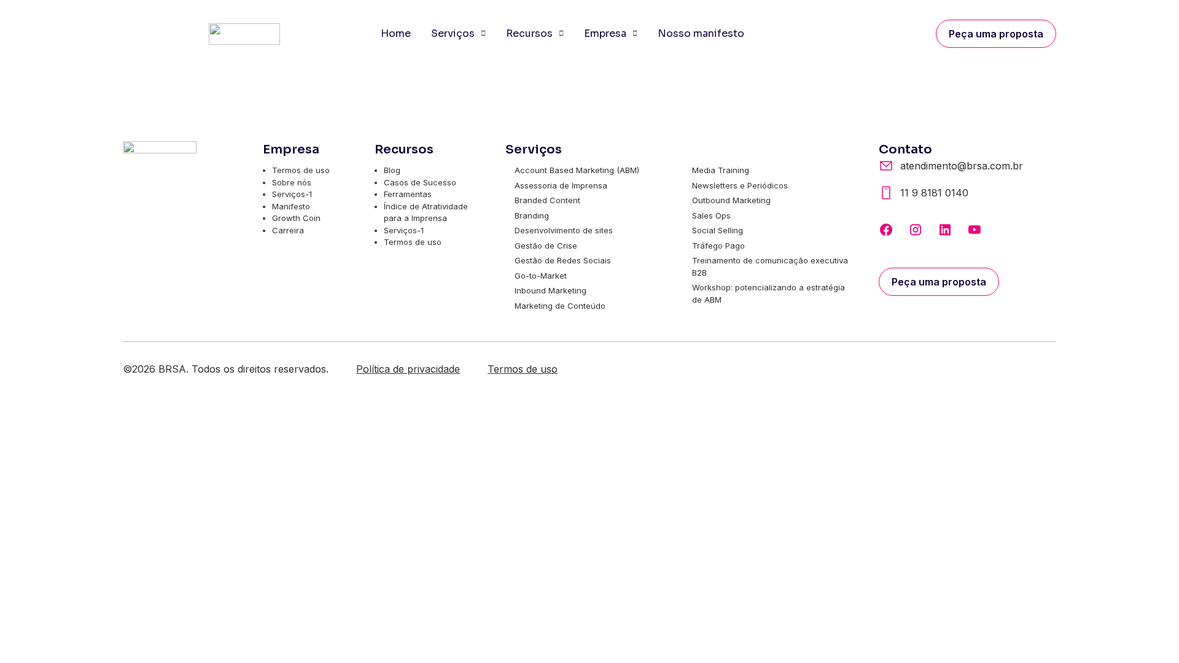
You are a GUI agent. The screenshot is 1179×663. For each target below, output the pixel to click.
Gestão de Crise (546, 245)
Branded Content (547, 200)
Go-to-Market (541, 276)
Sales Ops (711, 215)
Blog (392, 170)
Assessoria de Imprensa (561, 185)
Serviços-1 (292, 194)
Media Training (720, 170)
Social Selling (717, 230)
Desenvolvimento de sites (564, 230)
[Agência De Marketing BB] (886, 229)
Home (396, 33)
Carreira (288, 230)
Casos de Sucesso (420, 182)
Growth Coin (296, 218)
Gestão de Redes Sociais (563, 260)
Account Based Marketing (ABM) (577, 170)
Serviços (453, 33)
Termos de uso (301, 170)
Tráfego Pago (718, 245)
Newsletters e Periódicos (740, 185)
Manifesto (291, 206)
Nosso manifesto (701, 33)
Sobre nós (291, 182)
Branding (532, 215)
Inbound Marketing (550, 290)
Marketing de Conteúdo (560, 306)
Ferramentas (408, 194)
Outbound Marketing (731, 200)
